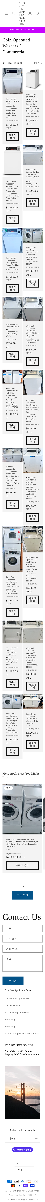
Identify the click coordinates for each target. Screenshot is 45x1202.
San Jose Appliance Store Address (22, 1033)
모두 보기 (22, 895)
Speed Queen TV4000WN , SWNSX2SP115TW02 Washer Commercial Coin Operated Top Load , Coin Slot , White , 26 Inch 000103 (32, 104)
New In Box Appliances (17, 998)
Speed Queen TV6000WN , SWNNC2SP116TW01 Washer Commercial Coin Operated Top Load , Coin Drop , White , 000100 (12, 191)
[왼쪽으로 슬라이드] (16, 886)
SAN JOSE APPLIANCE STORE (26, 1191)
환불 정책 (32, 1195)
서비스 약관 (33, 1199)
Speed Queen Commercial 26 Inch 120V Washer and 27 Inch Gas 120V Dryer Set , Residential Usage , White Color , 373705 (12, 397)
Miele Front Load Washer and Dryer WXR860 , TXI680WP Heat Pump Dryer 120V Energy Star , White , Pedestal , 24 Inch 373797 (22, 842)
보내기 (13, 981)
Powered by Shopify (17, 1195)
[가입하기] (36, 1138)
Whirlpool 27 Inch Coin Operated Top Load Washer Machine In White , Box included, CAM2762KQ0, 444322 (32, 657)
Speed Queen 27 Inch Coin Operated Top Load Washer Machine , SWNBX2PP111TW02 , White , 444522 (12, 656)
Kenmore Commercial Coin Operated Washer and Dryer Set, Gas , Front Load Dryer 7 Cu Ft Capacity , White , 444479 (12, 476)
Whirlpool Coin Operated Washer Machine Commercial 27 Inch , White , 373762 (12, 330)
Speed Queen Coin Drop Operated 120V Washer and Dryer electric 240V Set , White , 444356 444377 (32, 255)
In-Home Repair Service (17, 1012)
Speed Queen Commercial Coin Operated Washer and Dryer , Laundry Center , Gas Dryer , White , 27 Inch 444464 (12, 585)
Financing (10, 1019)
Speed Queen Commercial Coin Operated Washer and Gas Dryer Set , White (32, 720)
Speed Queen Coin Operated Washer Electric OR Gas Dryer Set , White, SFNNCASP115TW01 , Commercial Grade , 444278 (12, 723)
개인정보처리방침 (17, 1199)
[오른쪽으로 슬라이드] (29, 886)
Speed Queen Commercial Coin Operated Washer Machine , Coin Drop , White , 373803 (12, 264)
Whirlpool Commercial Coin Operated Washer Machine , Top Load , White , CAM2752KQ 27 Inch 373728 (32, 334)
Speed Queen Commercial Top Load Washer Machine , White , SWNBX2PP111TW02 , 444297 (32, 177)
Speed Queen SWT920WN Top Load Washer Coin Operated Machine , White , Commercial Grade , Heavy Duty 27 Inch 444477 (32, 488)
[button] (6, 13)
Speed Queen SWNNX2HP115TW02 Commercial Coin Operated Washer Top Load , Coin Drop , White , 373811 (12, 108)
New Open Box (12, 1005)
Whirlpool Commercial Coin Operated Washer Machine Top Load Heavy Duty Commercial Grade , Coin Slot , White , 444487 (32, 410)
